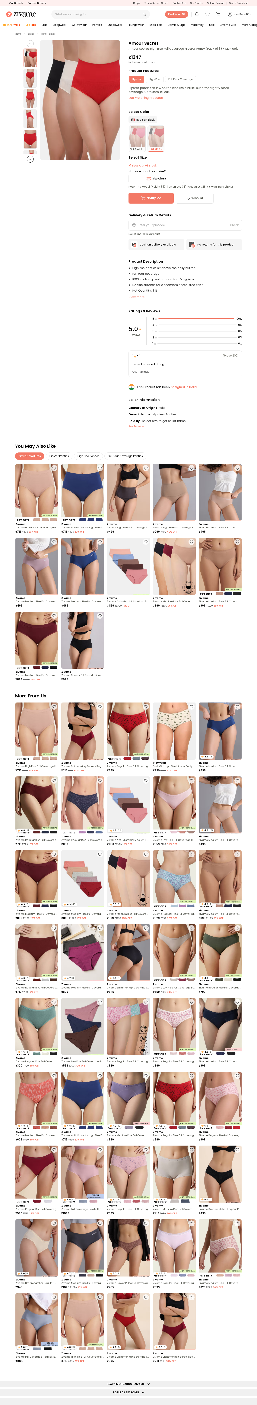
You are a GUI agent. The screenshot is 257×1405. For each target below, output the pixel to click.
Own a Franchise (238, 3)
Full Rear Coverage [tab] (180, 79)
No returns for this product (215, 244)
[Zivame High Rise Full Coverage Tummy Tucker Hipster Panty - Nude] (174, 492)
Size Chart (159, 178)
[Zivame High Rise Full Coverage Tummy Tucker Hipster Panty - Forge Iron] (128, 492)
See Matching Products (145, 98)
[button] (144, 14)
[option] (30, 58)
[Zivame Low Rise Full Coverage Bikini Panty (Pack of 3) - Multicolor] (174, 804)
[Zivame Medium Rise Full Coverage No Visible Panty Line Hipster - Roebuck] (220, 492)
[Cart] (219, 14)
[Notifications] (197, 14)
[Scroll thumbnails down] (30, 159)
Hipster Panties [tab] (59, 456)
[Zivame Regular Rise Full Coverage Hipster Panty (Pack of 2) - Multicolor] (36, 1174)
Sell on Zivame (215, 3)
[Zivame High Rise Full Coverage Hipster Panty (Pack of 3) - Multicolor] (36, 492)
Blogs (136, 3)
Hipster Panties (48, 34)
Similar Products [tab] (30, 456)
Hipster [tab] (136, 79)
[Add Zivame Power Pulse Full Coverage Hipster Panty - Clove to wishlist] (146, 1223)
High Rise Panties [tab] (88, 456)
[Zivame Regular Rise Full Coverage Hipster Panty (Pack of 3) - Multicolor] (128, 731)
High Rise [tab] (154, 79)
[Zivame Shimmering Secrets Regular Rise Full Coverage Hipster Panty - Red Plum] (82, 731)
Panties (30, 34)
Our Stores (196, 3)
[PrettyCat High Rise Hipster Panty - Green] (174, 731)
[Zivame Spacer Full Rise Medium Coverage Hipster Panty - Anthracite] (82, 640)
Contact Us (179, 3)
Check (234, 225)
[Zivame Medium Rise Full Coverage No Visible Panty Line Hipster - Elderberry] (36, 566)
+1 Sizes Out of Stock (142, 165)
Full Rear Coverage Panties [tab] (125, 456)
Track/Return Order (156, 3)
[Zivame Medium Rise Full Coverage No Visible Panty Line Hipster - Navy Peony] (82, 566)
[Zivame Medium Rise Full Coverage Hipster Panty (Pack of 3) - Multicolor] (220, 1247)
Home (18, 34)
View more (136, 297)
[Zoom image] (80, 100)
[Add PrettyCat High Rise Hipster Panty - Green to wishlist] (192, 707)
